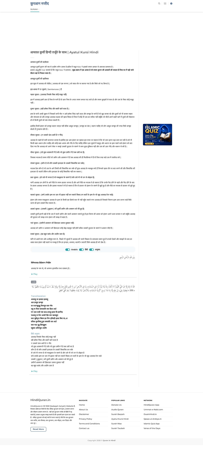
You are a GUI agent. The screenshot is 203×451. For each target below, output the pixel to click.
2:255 (33, 282)
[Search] (159, 3)
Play (35, 274)
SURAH (34, 9)
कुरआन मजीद (39, 3)
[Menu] (165, 3)
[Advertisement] (101, 29)
